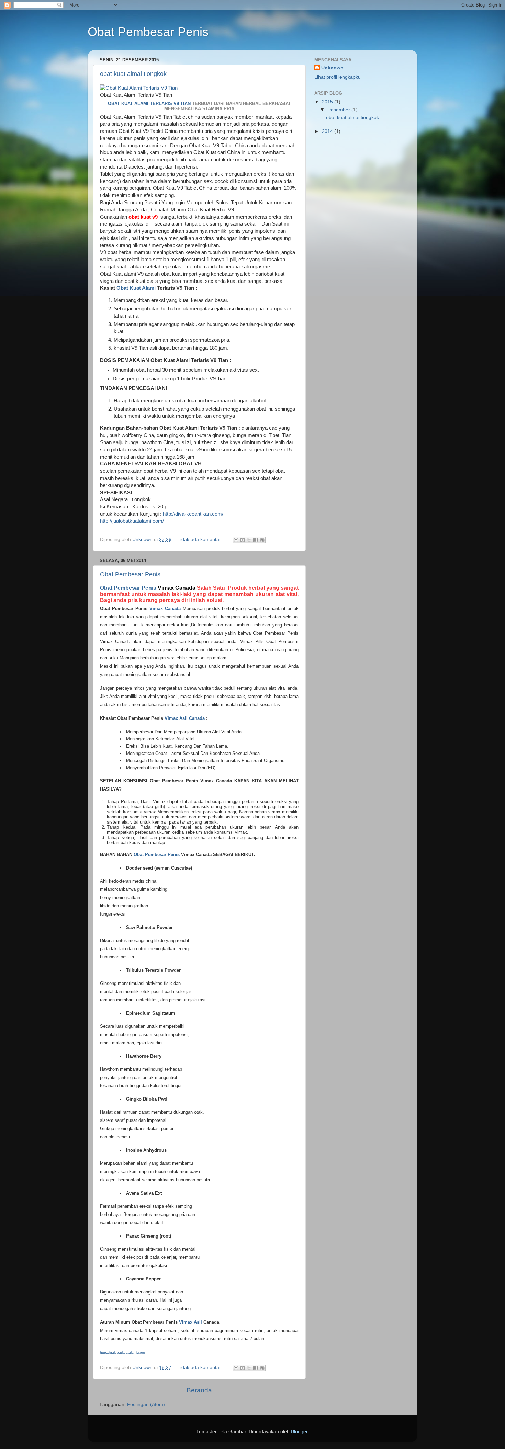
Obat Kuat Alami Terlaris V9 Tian (149, 103)
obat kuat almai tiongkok (133, 73)
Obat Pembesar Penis (130, 574)
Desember (339, 109)
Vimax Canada (165, 608)
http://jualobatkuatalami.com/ (132, 521)
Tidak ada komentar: (201, 539)
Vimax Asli (190, 1322)
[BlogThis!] (242, 540)
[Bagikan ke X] (249, 540)
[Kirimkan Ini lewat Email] (236, 540)
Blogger (299, 1431)
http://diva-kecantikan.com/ (193, 514)
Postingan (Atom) (146, 1404)
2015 (328, 101)
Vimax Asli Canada (185, 718)
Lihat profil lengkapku (337, 77)
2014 (328, 131)
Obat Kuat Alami (136, 288)
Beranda (199, 1390)
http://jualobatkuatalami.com (122, 1352)
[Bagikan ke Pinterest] (262, 540)
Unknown (332, 67)
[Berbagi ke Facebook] (255, 540)
